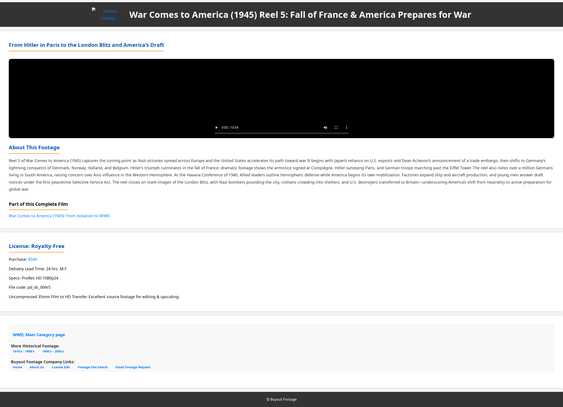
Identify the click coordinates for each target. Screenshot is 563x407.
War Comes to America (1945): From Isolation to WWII (59, 215)
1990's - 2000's (53, 351)
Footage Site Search (93, 367)
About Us (37, 367)
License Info (61, 367)
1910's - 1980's (24, 351)
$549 (32, 259)
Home (17, 367)
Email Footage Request (132, 367)
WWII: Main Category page (39, 334)
